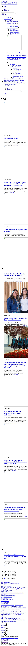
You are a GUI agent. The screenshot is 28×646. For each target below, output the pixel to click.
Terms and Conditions (6, 638)
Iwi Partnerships (8, 613)
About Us (10, 84)
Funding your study (14, 32)
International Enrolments (16, 587)
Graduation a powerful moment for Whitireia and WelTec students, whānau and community (14, 509)
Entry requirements (14, 30)
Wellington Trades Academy (7, 590)
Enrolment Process (5, 587)
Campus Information (13, 593)
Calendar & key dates (15, 33)
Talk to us (12, 24)
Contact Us (6, 10)
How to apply (13, 29)
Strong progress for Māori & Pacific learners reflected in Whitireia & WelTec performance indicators (15, 183)
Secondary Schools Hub (12, 21)
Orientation (9, 589)
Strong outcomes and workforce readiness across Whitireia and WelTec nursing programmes (15, 461)
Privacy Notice (14, 638)
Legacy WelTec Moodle (6, 597)
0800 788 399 (4, 618)
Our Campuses (4, 603)
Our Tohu (14, 613)
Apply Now (3, 14)
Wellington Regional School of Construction (11, 607)
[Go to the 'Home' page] (9, 2)
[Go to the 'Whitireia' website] (5, 640)
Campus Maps (4, 605)
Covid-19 (11, 599)
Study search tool (14, 26)
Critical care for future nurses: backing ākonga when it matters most (15, 319)
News (5, 6)
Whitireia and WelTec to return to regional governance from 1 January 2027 (15, 556)
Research (3, 614)
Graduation (20, 593)
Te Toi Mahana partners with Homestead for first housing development (13, 413)
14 (4, 578)
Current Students (11, 81)
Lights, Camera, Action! (11, 138)
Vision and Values (11, 611)
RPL (11, 34)
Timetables (3, 594)
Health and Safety (5, 598)
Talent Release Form (11, 621)
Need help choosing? (12, 23)
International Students (14, 82)
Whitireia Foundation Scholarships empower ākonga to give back (14, 274)
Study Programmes (5, 582)
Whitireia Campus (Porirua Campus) (13, 606)
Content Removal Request (7, 619)
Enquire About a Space (14, 609)
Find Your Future (13, 78)
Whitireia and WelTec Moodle (8, 595)
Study (7, 19)
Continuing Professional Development (10, 583)
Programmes (9, 20)
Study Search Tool (5, 602)
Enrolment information (12, 28)
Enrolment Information (14, 80)
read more (16, 145)
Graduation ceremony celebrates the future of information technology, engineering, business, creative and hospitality (15, 365)
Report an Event (5, 599)
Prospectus (3, 584)
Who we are (4, 611)
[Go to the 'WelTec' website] (4, 642)
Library (5, 9)
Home (5, 93)
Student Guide (4, 593)
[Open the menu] (14, 1)
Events (5, 7)
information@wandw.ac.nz (13, 618)
